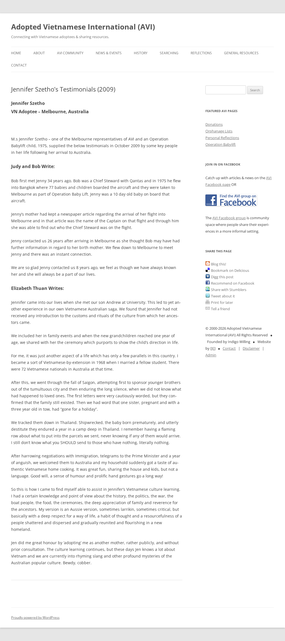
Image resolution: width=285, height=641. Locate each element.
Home (16, 53)
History (141, 53)
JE (213, 348)
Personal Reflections (222, 137)
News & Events (109, 53)
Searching (169, 53)
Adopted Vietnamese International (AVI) (83, 27)
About (39, 53)
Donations (214, 124)
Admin (210, 355)
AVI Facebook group (229, 217)
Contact (19, 65)
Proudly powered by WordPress (35, 617)
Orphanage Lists (218, 131)
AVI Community (70, 53)
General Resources (241, 53)
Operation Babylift (220, 144)
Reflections (201, 53)
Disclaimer (251, 348)
